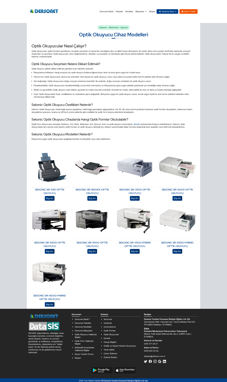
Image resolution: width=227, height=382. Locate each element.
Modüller (129, 11)
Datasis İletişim (110, 357)
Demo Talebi (189, 11)
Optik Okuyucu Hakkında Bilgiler (86, 335)
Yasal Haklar (109, 349)
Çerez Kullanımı (110, 353)
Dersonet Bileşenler (83, 330)
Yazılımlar (108, 323)
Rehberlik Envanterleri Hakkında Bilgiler (84, 349)
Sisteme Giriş (168, 11)
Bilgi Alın (49, 198)
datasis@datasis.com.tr (154, 356)
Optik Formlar (110, 330)
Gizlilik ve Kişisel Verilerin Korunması (120, 346)
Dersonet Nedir (106, 11)
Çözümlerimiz (110, 327)
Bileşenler (139, 11)
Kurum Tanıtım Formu (84, 354)
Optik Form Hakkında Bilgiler (84, 342)
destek (136, 124)
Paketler (119, 11)
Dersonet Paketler (83, 323)
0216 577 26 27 (151, 344)
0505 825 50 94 (151, 351)
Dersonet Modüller (83, 327)
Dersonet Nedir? (82, 319)
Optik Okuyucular (111, 334)
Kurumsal (108, 319)
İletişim (152, 11)
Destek (107, 338)
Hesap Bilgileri (110, 342)
